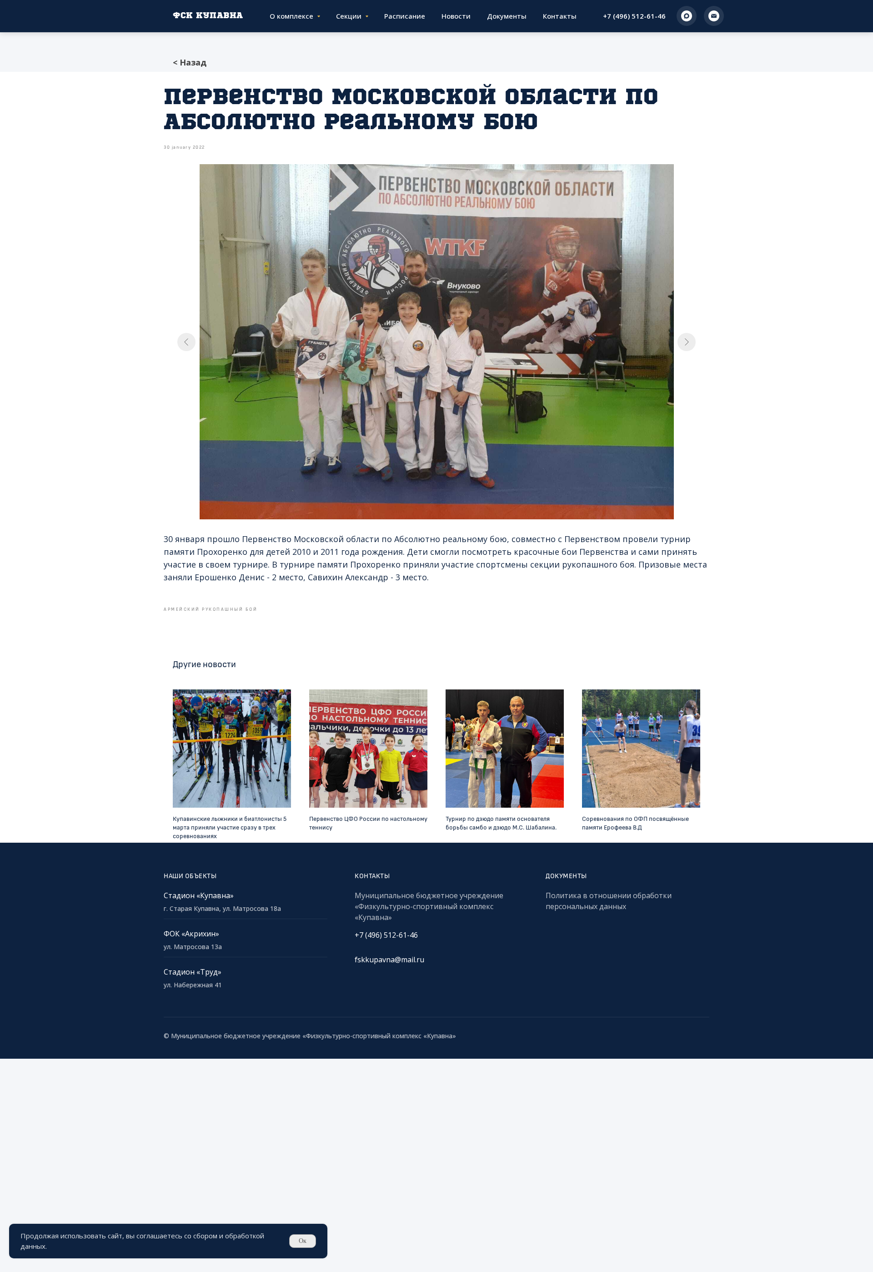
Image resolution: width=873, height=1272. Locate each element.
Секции (348, 15)
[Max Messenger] (687, 16)
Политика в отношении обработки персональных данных (609, 900)
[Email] (714, 16)
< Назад (189, 62)
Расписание (404, 15)
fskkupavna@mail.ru (389, 960)
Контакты (560, 15)
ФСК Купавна (208, 16)
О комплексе (291, 15)
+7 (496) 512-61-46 (634, 15)
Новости (456, 15)
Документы (507, 15)
